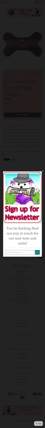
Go (37, 252)
